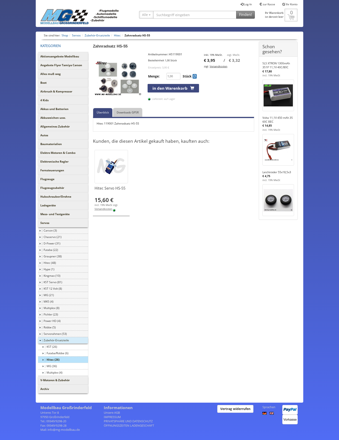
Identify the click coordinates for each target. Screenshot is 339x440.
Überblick (103, 112)
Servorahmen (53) (55, 334)
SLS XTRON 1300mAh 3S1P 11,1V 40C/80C (276, 65)
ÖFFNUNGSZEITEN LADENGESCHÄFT (129, 425)
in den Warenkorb (171, 88)
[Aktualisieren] (195, 76)
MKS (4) (49, 301)
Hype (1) (49, 269)
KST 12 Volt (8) (53, 289)
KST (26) (52, 347)
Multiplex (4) (54, 373)
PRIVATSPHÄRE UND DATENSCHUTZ (128, 421)
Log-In (247, 4)
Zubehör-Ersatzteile (56, 340)
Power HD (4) (52, 321)
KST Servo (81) (53, 282)
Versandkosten (218, 66)
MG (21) (49, 295)
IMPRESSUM (112, 417)
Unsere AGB (112, 412)
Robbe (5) (50, 327)
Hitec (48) (50, 263)
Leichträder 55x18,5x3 (276, 172)
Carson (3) (50, 230)
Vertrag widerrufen (235, 409)
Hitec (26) (53, 360)
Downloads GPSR (128, 112)
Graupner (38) (53, 256)
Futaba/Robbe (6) (57, 353)
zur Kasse (268, 4)
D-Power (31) (52, 243)
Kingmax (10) (52, 276)
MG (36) (52, 366)
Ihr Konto (291, 4)
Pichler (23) (51, 314)
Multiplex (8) (51, 308)
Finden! (245, 14)
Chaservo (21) (53, 237)
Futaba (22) (51, 250)
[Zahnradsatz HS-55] (118, 78)
